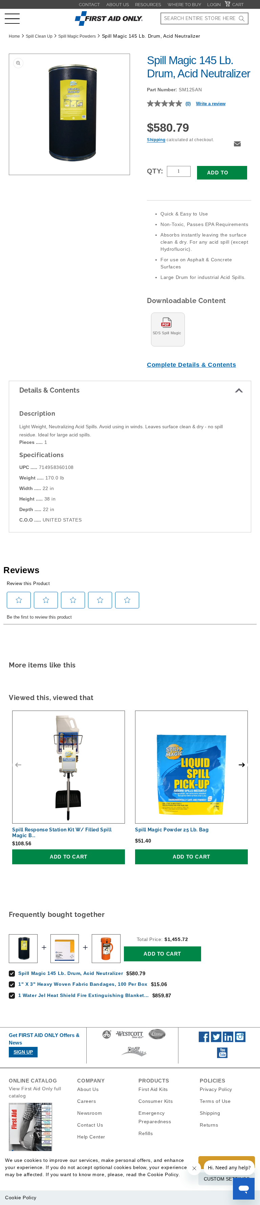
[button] (12, 18)
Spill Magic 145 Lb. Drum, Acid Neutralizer (70, 973)
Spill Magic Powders (77, 36)
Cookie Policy (21, 1197)
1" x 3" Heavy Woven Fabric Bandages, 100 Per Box (83, 984)
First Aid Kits (153, 1089)
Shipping (156, 139)
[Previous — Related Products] (18, 765)
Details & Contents (49, 390)
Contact (89, 4)
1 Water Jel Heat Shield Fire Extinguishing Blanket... (83, 995)
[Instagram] (240, 1040)
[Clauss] (157, 1038)
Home (14, 36)
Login (214, 4)
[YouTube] (222, 1056)
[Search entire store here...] (241, 18)
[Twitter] (216, 1040)
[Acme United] (106, 1038)
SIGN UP (23, 1052)
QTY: (155, 171)
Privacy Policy (216, 1089)
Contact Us (90, 1125)
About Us (117, 4)
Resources (148, 4)
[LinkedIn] (228, 1040)
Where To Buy (184, 4)
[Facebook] (204, 1040)
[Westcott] (130, 1038)
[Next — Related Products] (242, 765)
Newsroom (89, 1113)
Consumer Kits (155, 1101)
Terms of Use (215, 1101)
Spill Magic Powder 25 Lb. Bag (172, 829)
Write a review (210, 103)
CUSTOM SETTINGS (227, 1179)
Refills (145, 1133)
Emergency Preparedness (154, 1117)
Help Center (91, 1137)
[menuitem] (89, 4)
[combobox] (204, 18)
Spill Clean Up (39, 36)
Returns (209, 1125)
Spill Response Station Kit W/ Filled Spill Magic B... (61, 832)
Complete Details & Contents (191, 364)
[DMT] (134, 1056)
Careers (86, 1101)
